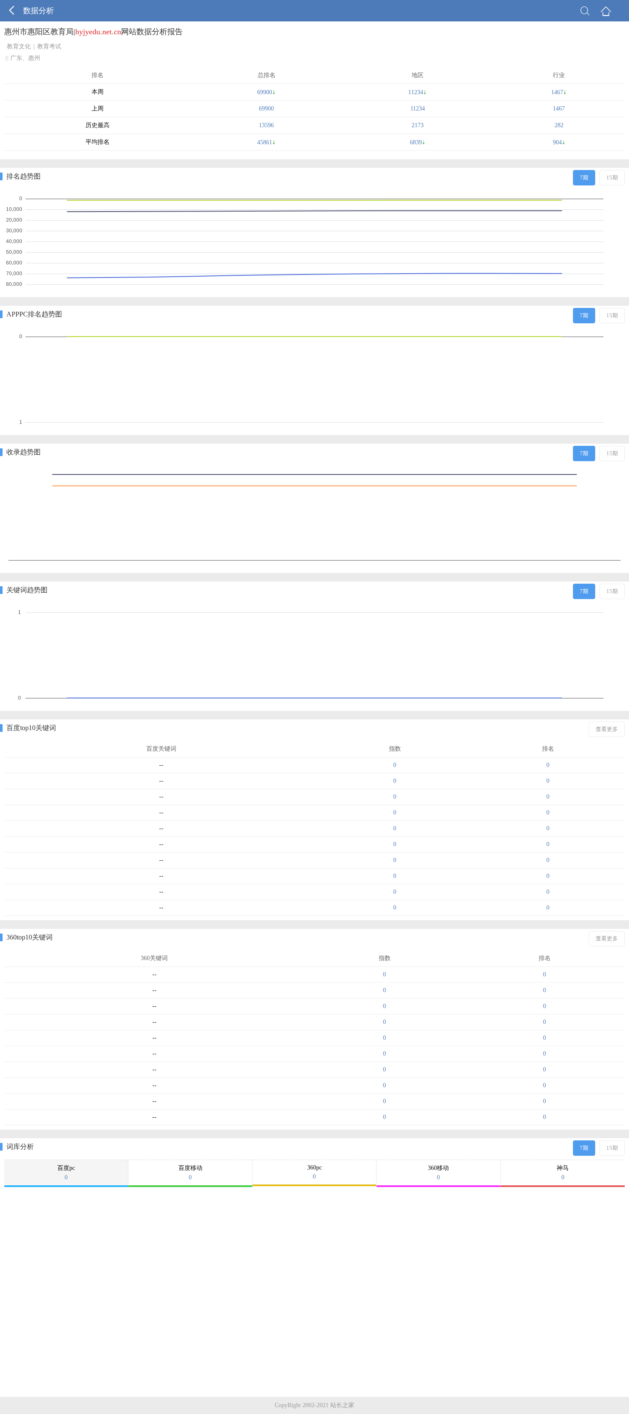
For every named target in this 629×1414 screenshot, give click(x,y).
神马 (563, 1173)
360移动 (438, 1173)
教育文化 (19, 46)
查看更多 (607, 729)
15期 (612, 177)
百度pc (66, 1173)
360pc (314, 1172)
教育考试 (49, 46)
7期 (584, 177)
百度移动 (190, 1173)
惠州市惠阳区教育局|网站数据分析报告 (93, 31)
